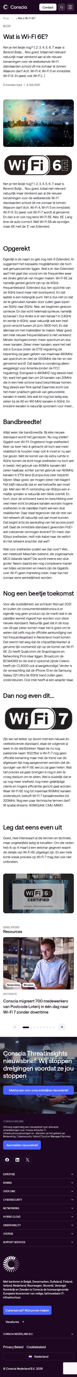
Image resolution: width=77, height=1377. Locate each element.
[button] (61, 1027)
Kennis (7, 1182)
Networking (11, 1208)
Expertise (9, 1174)
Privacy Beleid (13, 1347)
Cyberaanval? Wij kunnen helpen (27, 1310)
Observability (12, 1225)
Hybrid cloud (11, 1216)
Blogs (6, 18)
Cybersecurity (12, 1199)
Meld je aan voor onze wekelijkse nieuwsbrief (38, 1090)
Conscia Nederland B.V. (18, 1334)
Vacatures (12, 1321)
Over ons (9, 1191)
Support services (14, 1242)
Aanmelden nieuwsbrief (22, 1145)
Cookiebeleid (36, 1347)
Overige (8, 1233)
